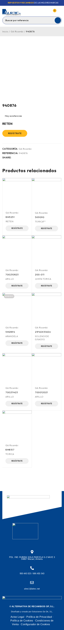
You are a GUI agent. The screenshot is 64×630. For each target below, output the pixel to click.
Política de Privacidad (39, 617)
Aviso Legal (17, 617)
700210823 (11, 274)
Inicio (5, 31)
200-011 (39, 274)
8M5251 (10, 217)
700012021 (41, 392)
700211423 (11, 392)
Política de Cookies (21, 620)
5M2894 (10, 331)
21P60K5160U (43, 331)
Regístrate (15, 133)
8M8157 (9, 449)
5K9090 (39, 217)
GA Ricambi (17, 31)
